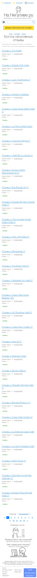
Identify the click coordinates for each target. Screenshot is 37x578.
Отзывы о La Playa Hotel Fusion (17, 126)
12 (21, 521)
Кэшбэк (4, 568)
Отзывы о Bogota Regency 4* (16, 403)
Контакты (4, 571)
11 (17, 521)
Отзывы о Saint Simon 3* (14, 461)
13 (24, 521)
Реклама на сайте (7, 570)
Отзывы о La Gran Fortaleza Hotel (18, 446)
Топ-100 (30, 569)
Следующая (23, 514)
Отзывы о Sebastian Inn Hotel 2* (17, 281)
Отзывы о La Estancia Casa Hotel (18, 432)
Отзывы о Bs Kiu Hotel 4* (14, 371)
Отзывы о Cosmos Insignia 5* (16, 141)
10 (14, 521)
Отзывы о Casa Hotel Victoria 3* (17, 417)
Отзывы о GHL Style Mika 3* (15, 237)
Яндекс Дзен (18, 571)
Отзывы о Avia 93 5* (12, 342)
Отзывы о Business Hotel (14, 356)
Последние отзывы (30, 572)
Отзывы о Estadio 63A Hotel (15, 65)
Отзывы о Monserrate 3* (13, 251)
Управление (5, 575)
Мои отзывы (29, 575)
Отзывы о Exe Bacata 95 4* (15, 188)
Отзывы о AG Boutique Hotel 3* (17, 313)
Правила (4, 573)
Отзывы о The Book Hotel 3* (15, 266)
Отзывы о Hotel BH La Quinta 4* (17, 156)
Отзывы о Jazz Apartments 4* (16, 80)
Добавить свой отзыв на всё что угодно (18, 28)
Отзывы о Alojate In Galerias (15, 94)
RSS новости (18, 570)
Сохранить (4, 59)
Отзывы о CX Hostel (11, 51)
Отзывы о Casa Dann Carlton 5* (17, 327)
